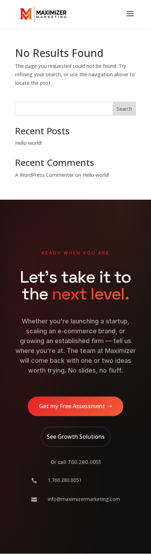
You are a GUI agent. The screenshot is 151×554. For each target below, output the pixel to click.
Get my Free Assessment (72, 406)
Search (124, 108)
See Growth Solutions (76, 436)
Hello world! (28, 143)
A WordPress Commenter (44, 175)
